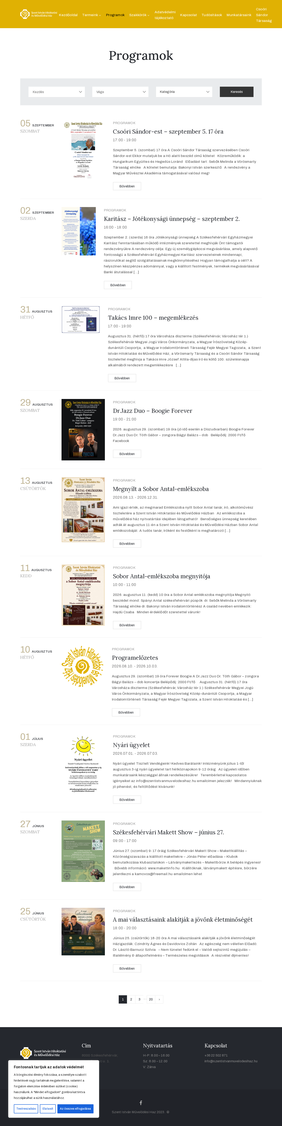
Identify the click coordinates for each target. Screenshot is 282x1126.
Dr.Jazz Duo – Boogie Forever (152, 410)
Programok (115, 15)
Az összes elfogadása (75, 1108)
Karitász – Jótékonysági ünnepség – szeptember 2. (172, 219)
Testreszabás (26, 1108)
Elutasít (48, 1108)
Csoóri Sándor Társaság (264, 15)
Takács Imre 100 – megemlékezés (153, 317)
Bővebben (127, 186)
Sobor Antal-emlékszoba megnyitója (161, 576)
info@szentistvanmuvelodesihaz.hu (231, 1061)
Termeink (90, 15)
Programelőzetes (135, 657)
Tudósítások (211, 15)
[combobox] (184, 92)
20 (151, 999)
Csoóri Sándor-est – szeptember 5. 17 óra (168, 131)
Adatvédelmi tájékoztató (165, 15)
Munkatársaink (239, 15)
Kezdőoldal (68, 15)
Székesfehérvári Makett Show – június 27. (168, 832)
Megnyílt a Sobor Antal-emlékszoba (161, 489)
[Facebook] (141, 1103)
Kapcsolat (188, 15)
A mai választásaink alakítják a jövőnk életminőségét (183, 919)
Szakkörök (138, 15)
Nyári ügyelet (131, 745)
